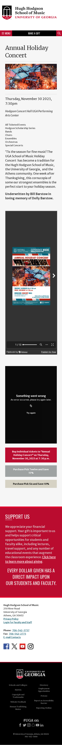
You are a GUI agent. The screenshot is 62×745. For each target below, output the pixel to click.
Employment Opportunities (44, 689)
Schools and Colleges (18, 685)
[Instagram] (29, 725)
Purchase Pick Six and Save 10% (31, 483)
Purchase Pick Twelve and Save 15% (31, 471)
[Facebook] (20, 725)
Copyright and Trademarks (18, 695)
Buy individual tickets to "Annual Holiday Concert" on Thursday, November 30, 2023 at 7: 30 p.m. (31, 455)
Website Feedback (18, 702)
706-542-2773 (17, 633)
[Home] (31, 14)
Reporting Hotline (44, 708)
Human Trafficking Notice (18, 708)
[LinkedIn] (42, 725)
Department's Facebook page (6, 646)
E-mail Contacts (12, 637)
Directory (44, 685)
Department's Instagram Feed (30, 646)
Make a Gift (34, 33)
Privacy (44, 696)
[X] (24, 725)
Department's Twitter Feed (14, 646)
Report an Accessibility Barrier (44, 702)
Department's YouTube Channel (22, 646)
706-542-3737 (20, 630)
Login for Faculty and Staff (17, 622)
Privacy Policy (10, 618)
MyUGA (18, 690)
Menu (7, 33)
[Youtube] (37, 725)
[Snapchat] (33, 725)
